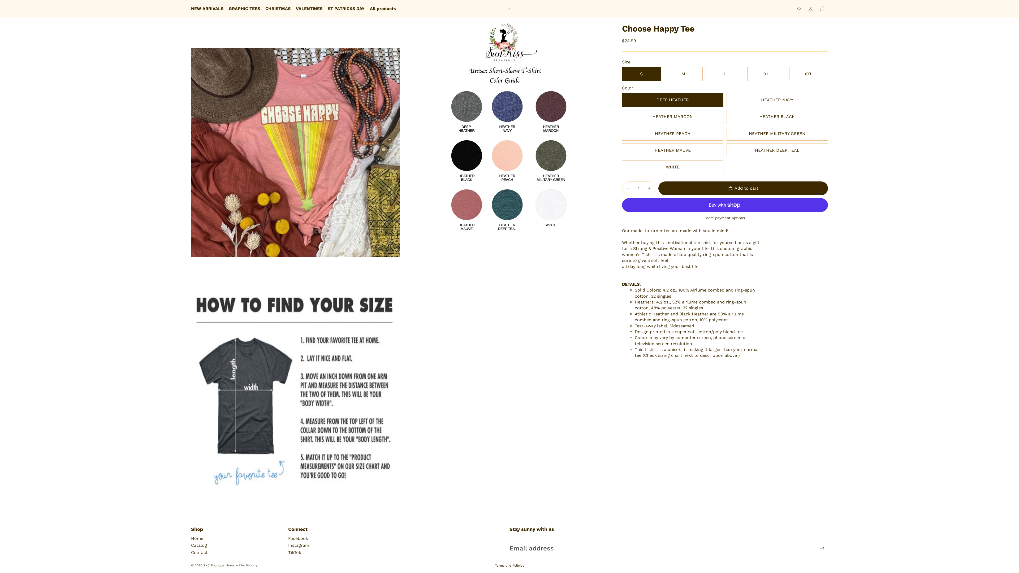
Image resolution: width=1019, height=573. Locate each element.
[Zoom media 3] (295, 393)
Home (197, 538)
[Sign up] (822, 548)
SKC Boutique (213, 565)
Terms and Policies (509, 565)
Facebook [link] (298, 538)
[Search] (799, 9)
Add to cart (746, 188)
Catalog (199, 545)
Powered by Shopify (241, 565)
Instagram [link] (298, 545)
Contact (199, 552)
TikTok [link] (294, 552)
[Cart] (822, 9)
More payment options (725, 218)
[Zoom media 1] (295, 152)
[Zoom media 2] (505, 152)
